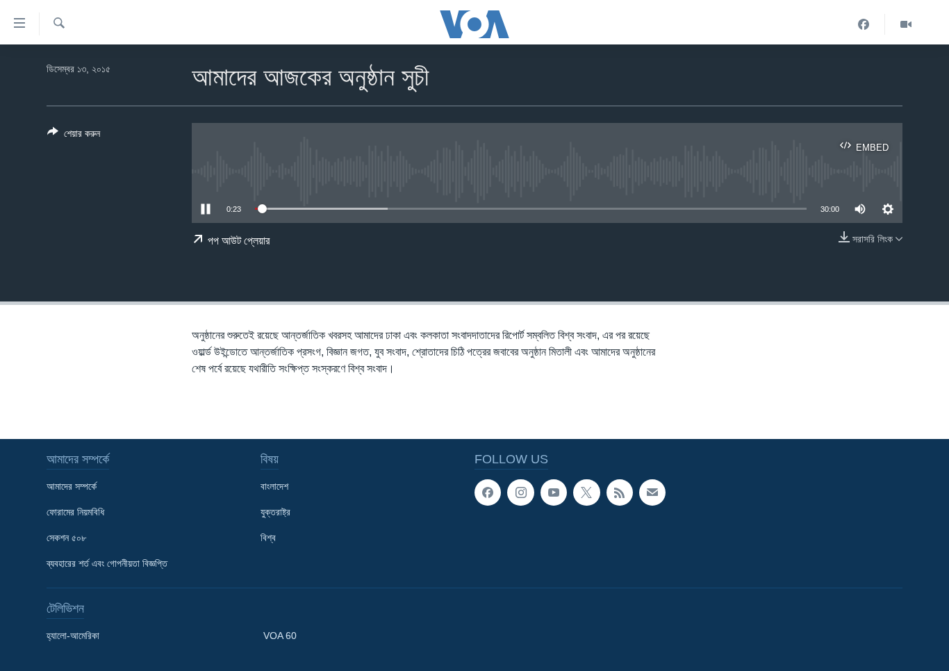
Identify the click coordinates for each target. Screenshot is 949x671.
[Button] (73, 136)
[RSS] (619, 492)
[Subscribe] (652, 492)
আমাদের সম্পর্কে (72, 486)
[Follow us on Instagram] (520, 492)
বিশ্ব (268, 537)
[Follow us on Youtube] (553, 492)
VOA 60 (280, 635)
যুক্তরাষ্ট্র (275, 511)
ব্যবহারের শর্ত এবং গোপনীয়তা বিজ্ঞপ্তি (107, 563)
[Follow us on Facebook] (487, 492)
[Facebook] (864, 24)
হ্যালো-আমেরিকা (73, 635)
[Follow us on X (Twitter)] (586, 492)
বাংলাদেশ (274, 486)
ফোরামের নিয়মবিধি (75, 511)
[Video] (906, 24)
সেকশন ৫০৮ (66, 537)
